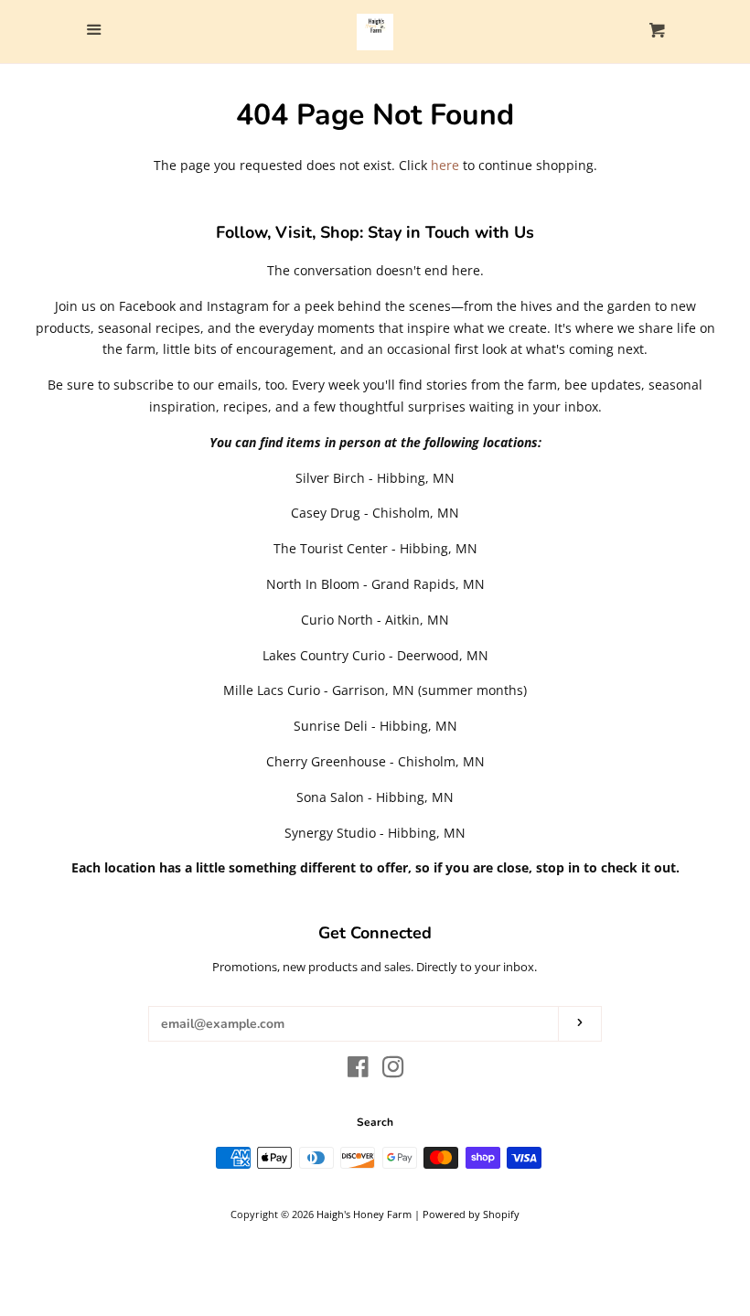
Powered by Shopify (471, 1214)
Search (375, 1122)
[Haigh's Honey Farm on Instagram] (393, 1070)
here (445, 165)
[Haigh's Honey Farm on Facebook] (358, 1070)
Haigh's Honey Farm (364, 1214)
